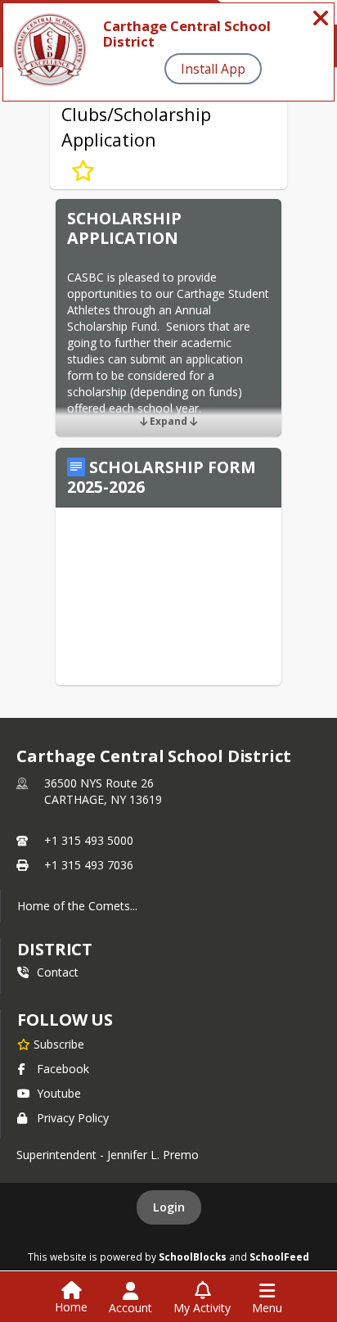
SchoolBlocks (193, 1256)
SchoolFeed (279, 1256)
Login (169, 1207)
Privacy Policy (73, 1118)
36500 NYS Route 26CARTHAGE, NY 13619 (103, 791)
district (54, 949)
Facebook (63, 1068)
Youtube (59, 1093)
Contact (58, 972)
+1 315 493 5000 (88, 840)
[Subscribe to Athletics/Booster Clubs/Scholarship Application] (83, 171)
